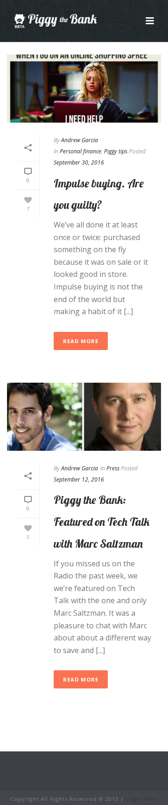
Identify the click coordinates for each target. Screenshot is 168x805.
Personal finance (80, 151)
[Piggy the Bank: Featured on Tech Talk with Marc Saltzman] (84, 417)
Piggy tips (115, 151)
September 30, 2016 (79, 162)
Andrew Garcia (79, 140)
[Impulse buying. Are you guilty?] (84, 89)
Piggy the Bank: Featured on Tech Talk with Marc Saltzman (101, 521)
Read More (80, 340)
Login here (142, 798)
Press (112, 468)
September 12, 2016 (79, 479)
